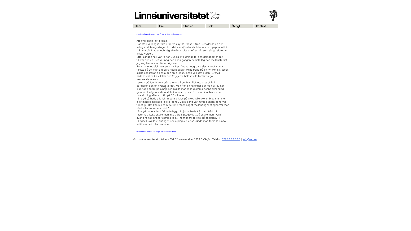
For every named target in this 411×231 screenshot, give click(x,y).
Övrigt (236, 26)
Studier (188, 26)
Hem (138, 26)
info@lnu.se (250, 139)
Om (161, 26)
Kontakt (261, 26)
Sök (210, 26)
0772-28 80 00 (231, 139)
